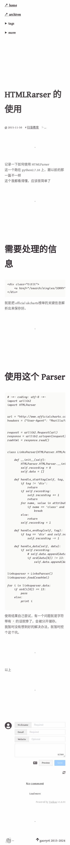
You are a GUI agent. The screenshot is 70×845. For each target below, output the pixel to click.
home (12, 5)
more (12, 32)
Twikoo (53, 802)
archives (14, 14)
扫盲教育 (33, 127)
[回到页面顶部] (37, 840)
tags (11, 23)
